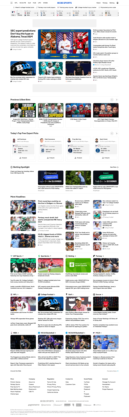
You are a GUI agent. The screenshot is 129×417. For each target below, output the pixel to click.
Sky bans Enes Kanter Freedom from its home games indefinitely (78, 71)
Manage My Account (108, 382)
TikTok (86, 384)
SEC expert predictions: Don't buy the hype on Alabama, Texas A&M (50, 44)
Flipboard (87, 396)
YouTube (87, 382)
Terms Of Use (51, 382)
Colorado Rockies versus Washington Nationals (63, 13)
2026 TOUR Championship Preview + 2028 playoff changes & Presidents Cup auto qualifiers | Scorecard (50, 115)
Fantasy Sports (15, 384)
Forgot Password (107, 389)
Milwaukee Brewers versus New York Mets (112, 13)
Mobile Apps (14, 394)
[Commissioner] (69, 404)
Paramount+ (33, 389)
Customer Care (70, 384)
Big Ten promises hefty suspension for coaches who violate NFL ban (23, 71)
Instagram (87, 387)
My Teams (105, 387)
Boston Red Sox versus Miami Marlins (31, 13)
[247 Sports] (33, 404)
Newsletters (106, 384)
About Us (32, 382)
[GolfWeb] (97, 405)
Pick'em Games (15, 382)
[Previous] (112, 99)
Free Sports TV (15, 387)
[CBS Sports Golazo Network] (78, 401)
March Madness (15, 392)
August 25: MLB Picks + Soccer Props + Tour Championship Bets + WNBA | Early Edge (23, 115)
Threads (86, 394)
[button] (11, 3)
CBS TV (31, 392)
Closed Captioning (53, 390)
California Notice (52, 392)
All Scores (20, 13)
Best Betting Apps (16, 389)
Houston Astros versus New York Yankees (80, 13)
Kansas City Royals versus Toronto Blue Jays (96, 13)
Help (67, 382)
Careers (31, 384)
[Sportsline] (46, 405)
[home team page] (15, 149)
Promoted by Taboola (112, 371)
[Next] (117, 99)
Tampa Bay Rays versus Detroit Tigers (47, 13)
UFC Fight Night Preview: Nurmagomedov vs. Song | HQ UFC (106, 115)
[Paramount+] (57, 404)
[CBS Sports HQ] (61, 401)
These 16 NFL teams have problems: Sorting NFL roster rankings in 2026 (50, 71)
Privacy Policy (51, 384)
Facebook (87, 389)
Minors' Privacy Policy (54, 387)
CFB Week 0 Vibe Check (78, 115)
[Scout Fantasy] (87, 405)
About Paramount (34, 387)
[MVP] (78, 404)
